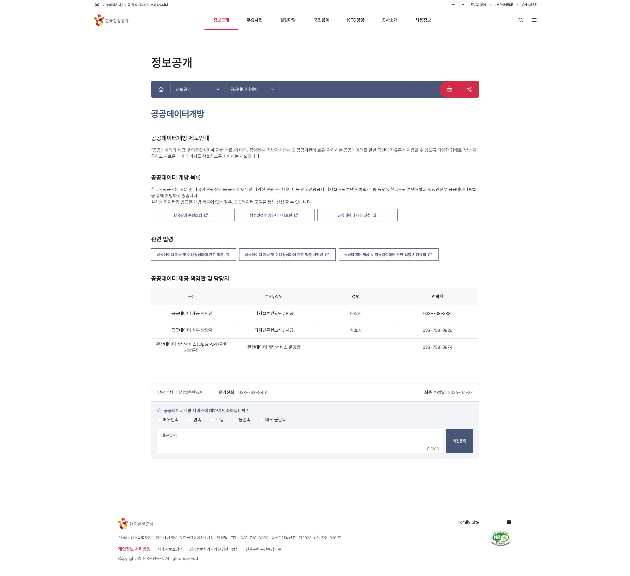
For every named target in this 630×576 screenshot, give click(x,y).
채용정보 (423, 20)
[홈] (161, 89)
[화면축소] (453, 4)
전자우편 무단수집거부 (263, 549)
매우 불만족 (275, 420)
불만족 (245, 420)
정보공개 (221, 20)
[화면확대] (463, 4)
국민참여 (322, 20)
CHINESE (529, 4)
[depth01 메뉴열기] (218, 89)
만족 (197, 420)
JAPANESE (504, 4)
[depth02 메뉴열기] (272, 89)
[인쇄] (449, 89)
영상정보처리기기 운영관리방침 (214, 549)
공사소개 (390, 20)
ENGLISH (478, 4)
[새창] (469, 89)
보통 (220, 420)
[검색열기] (521, 20)
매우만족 (171, 420)
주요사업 (255, 20)
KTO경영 (355, 20)
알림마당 (288, 20)
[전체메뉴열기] (531, 20)
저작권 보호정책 (170, 549)
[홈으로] (111, 20)
